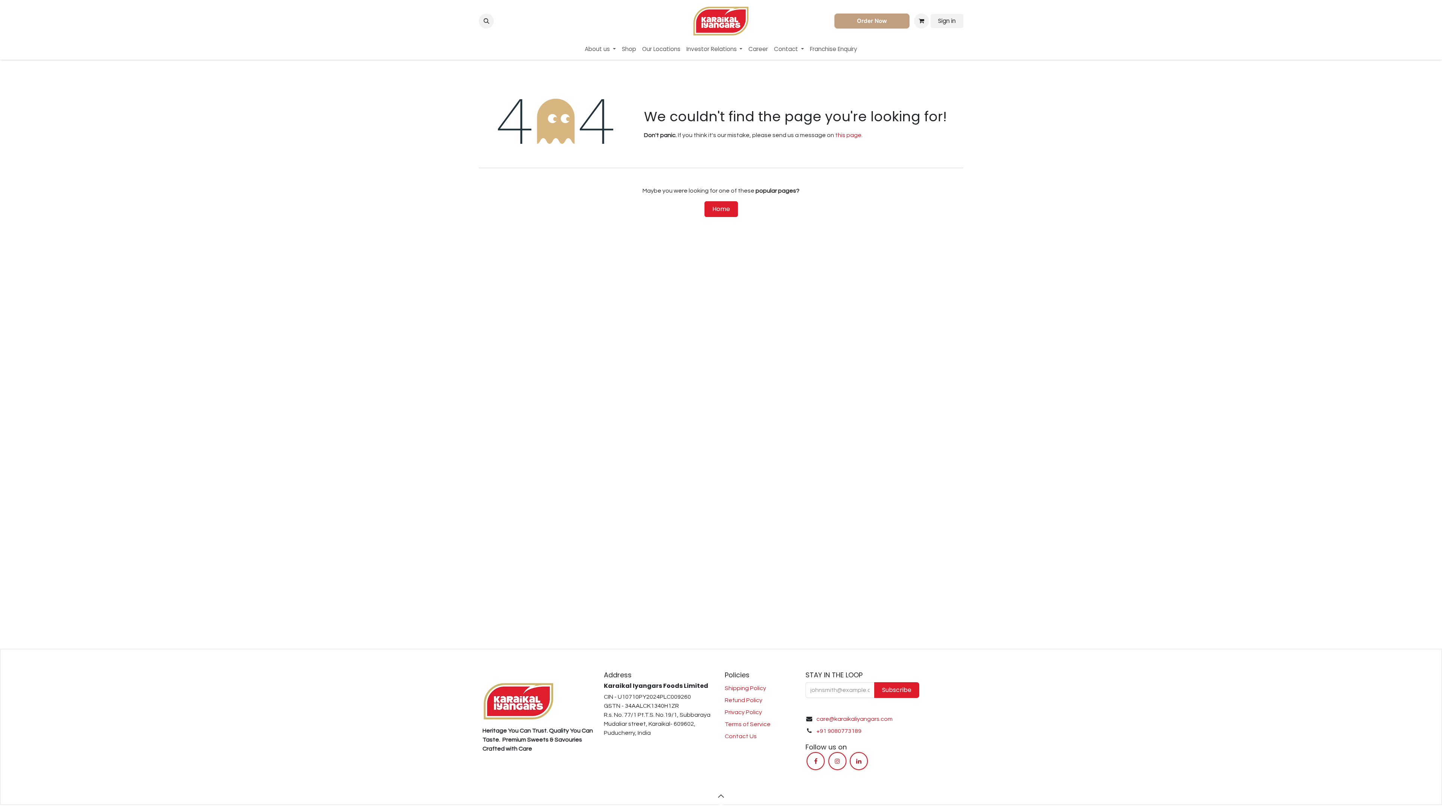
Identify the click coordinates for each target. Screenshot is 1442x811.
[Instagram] (837, 761)
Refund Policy (743, 700)
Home (721, 209)
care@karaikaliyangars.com (854, 719)
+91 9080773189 (838, 731)
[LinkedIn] (859, 761)
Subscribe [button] (896, 690)
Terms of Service (748, 724)
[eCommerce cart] (921, 21)
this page (848, 135)
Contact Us (741, 736)
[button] (486, 21)
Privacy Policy (743, 712)
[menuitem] (600, 49)
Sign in (947, 21)
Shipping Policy (745, 688)
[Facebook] (816, 761)
